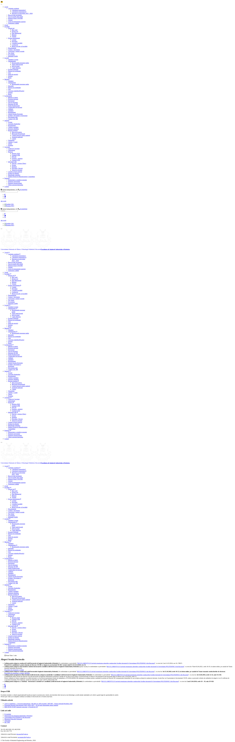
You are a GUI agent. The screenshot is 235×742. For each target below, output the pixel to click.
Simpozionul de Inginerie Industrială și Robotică (18, 716)
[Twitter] (5, 196)
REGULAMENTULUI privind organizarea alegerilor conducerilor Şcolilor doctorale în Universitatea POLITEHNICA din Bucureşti (116, 663)
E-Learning (7, 714)
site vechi (3, 201)
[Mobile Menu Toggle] (1, 442)
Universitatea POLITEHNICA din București (17, 717)
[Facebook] (4, 194)
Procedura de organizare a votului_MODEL (17, 673)
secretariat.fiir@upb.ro (24, 737)
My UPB (7, 722)
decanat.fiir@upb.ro (22, 734)
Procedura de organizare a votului (14, 670)
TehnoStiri (7, 720)
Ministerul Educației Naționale (13, 719)
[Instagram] (5, 198)
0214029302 (23, 189)
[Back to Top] (2, 2)
